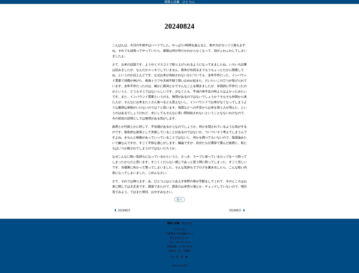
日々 (179, 199)
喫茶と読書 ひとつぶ (179, 1)
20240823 (124, 210)
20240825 (235, 210)
